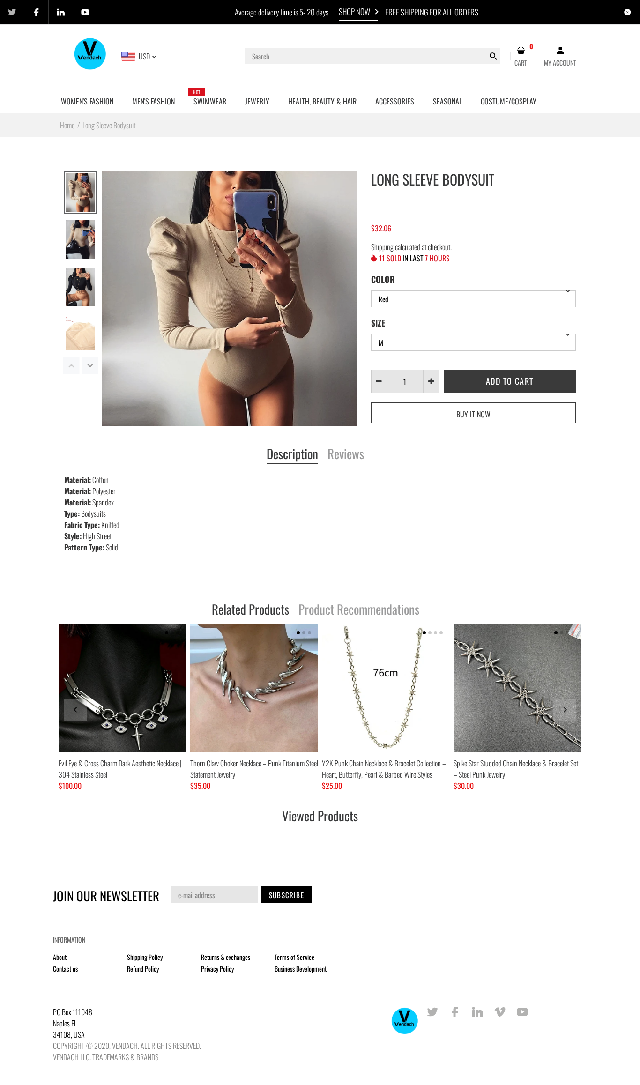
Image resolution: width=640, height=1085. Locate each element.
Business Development (301, 969)
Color (383, 279)
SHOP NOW (354, 11)
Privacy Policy (217, 969)
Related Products (250, 610)
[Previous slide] (75, 710)
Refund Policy (143, 969)
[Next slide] (564, 710)
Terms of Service (294, 957)
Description (292, 454)
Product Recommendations (358, 610)
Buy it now (473, 414)
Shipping (382, 247)
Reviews (345, 454)
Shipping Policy (145, 957)
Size (378, 323)
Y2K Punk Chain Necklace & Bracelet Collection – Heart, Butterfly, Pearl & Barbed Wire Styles (384, 769)
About (60, 957)
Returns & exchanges (225, 957)
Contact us (65, 969)
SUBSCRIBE (286, 895)
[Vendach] (91, 55)
